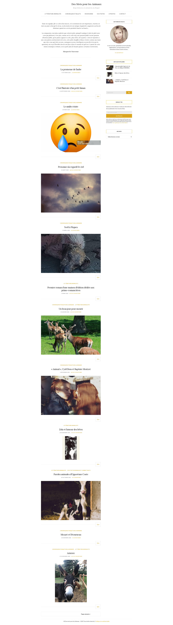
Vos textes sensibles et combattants (78, 470)
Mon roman (89, 14)
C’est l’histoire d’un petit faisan (70, 88)
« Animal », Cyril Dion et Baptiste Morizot (71, 369)
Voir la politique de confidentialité (120, 122)
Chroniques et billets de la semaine (71, 65)
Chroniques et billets (73, 14)
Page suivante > (85, 614)
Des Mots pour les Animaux (87, 4)
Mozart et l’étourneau (71, 534)
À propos (112, 14)
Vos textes (101, 14)
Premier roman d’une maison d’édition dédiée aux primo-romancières (70, 289)
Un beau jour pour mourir (71, 309)
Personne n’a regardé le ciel (71, 167)
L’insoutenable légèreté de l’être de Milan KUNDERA (122, 67)
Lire (98, 78)
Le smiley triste (71, 106)
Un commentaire (76, 477)
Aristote (71, 553)
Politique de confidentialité (102, 621)
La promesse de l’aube (70, 69)
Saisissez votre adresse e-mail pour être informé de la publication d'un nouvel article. (118, 107)
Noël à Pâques (71, 227)
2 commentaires (76, 72)
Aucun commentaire (76, 91)
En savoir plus (119, 52)
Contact (122, 14)
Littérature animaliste (53, 14)
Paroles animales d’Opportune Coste (71, 474)
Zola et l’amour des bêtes (71, 429)
